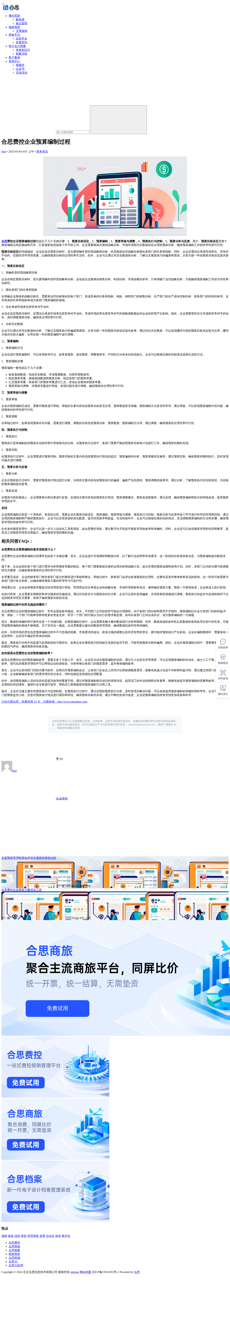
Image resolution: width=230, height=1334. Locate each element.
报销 (4, 1235)
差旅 (11, 1235)
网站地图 (85, 1272)
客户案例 (14, 57)
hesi (3, 151)
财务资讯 (42, 151)
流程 (17, 1235)
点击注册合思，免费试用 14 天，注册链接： (29, 701)
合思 (4, 241)
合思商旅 (14, 1246)
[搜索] (118, 119)
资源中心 (14, 61)
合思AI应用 (16, 1265)
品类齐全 (21, 38)
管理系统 (33, 1235)
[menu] (2, 4)
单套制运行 (23, 49)
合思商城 (14, 1257)
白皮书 (20, 68)
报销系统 (14, 27)
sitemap (74, 1272)
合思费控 (14, 1242)
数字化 (66, 1235)
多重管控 (21, 42)
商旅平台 (14, 34)
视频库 (20, 65)
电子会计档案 (17, 46)
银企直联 (21, 23)
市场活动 (21, 72)
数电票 (20, 19)
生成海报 (61, 798)
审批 (24, 1235)
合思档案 (14, 1250)
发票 (42, 1235)
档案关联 (21, 53)
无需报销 (21, 30)
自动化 (50, 1235)
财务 (58, 1235)
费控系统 (14, 15)
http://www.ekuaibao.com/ (73, 701)
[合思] (11, 9)
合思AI (13, 1261)
